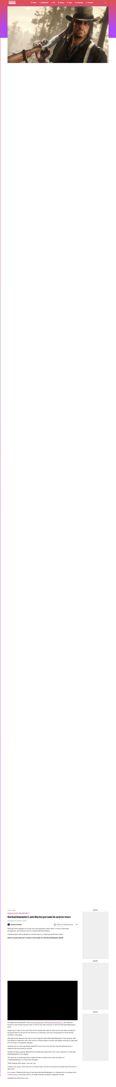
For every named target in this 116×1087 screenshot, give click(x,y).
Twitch (58, 1052)
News (14, 910)
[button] (77, 924)
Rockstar (15, 1074)
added (19, 1067)
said (34, 1063)
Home (9, 910)
